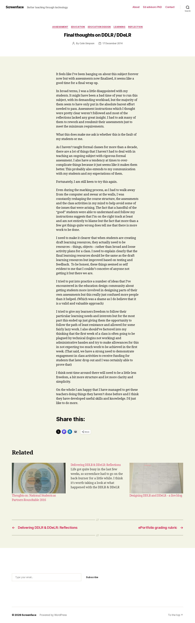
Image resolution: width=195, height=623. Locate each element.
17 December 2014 (112, 43)
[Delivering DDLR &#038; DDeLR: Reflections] (97, 482)
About (136, 7)
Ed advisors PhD (152, 7)
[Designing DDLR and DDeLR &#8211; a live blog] (156, 478)
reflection (135, 27)
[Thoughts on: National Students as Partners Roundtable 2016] (39, 478)
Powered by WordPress (53, 614)
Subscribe (92, 577)
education (78, 27)
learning (119, 27)
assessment (60, 27)
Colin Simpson (87, 43)
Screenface (15, 7)
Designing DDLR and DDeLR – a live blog (155, 496)
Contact (170, 7)
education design (99, 27)
